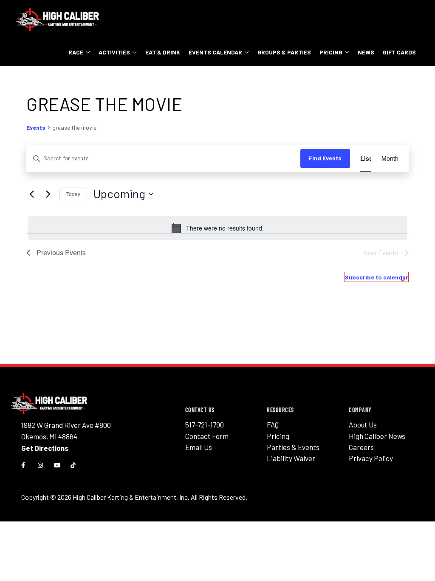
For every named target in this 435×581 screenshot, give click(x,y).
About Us (363, 424)
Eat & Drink (162, 52)
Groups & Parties (284, 52)
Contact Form (207, 436)
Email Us (198, 447)
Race (75, 52)
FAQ (273, 424)
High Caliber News (377, 436)
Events (35, 127)
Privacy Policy (371, 458)
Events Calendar (215, 52)
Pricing (330, 52)
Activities (114, 52)
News (366, 52)
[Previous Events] (31, 194)
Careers (361, 447)
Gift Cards (399, 52)
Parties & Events (293, 447)
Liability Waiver (291, 458)
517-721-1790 (204, 424)
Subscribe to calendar (376, 277)
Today (73, 193)
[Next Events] (48, 194)
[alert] (217, 228)
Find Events (325, 158)
